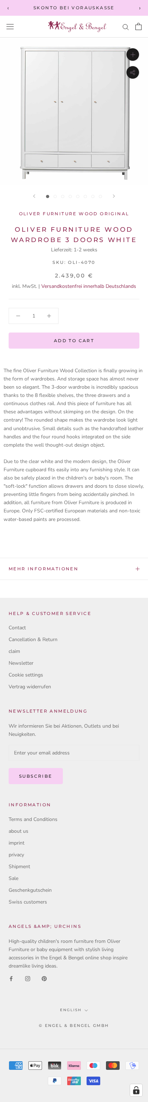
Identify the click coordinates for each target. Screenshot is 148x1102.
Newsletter (21, 663)
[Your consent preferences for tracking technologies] (136, 1090)
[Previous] (34, 196)
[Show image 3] (62, 196)
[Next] (114, 196)
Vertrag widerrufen (30, 686)
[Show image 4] (70, 196)
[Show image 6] (85, 196)
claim (14, 651)
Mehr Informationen (43, 568)
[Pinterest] (44, 978)
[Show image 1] (47, 196)
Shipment (19, 866)
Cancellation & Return (33, 639)
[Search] (125, 27)
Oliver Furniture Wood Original (74, 213)
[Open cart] (138, 26)
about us (18, 831)
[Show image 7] (92, 196)
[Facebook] (11, 978)
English (71, 1010)
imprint (16, 843)
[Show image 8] (100, 196)
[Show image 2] (55, 196)
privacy (16, 854)
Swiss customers (28, 902)
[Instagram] (27, 978)
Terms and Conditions (33, 819)
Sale (13, 878)
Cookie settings (26, 674)
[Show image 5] (77, 196)
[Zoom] (132, 54)
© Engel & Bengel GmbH (74, 1025)
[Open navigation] (10, 26)
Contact (17, 627)
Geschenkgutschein (30, 890)
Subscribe (35, 776)
